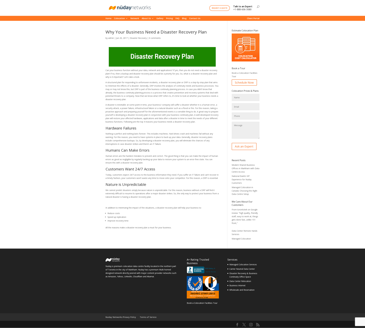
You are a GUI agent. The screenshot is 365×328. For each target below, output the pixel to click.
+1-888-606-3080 (242, 8)
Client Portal (253, 18)
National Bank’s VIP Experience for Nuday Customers (242, 179)
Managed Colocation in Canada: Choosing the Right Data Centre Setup (244, 191)
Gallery (159, 18)
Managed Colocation (241, 238)
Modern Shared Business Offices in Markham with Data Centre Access (245, 168)
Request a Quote (219, 8)
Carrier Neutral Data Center (242, 269)
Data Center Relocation (240, 281)
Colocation (119, 18)
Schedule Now (244, 82)
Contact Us (194, 18)
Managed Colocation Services (243, 264)
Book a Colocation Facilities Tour (202, 303)
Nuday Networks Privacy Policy (121, 317)
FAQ (177, 18)
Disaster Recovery (138, 38)
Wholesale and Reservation (242, 289)
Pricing (169, 18)
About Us (146, 18)
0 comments (155, 38)
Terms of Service (148, 317)
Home (108, 18)
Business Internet (237, 285)
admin (111, 38)
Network (134, 18)
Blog (184, 18)
